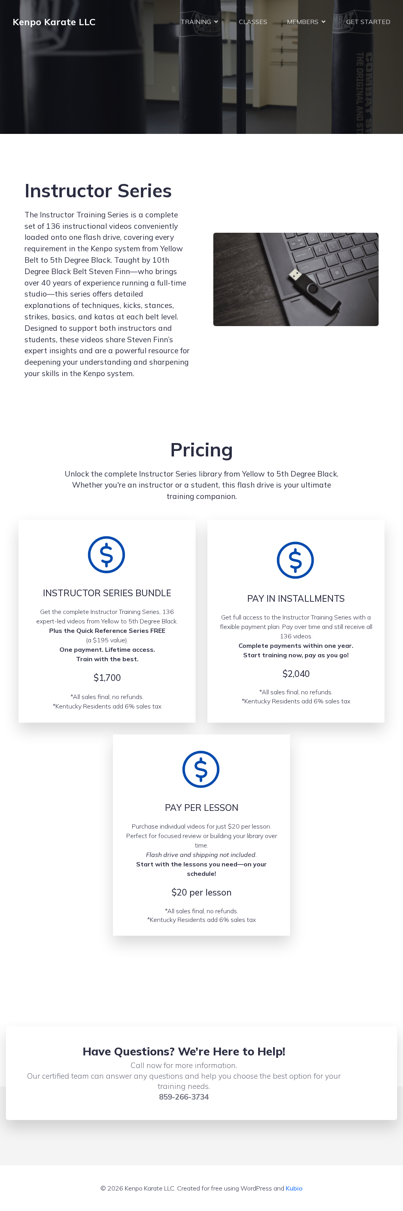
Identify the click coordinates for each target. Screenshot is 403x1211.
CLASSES (253, 22)
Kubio (294, 1188)
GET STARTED (368, 22)
